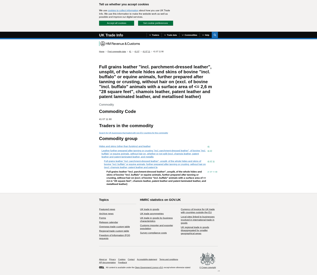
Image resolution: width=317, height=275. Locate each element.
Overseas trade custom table (114, 226)
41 (130, 52)
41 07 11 (146, 52)
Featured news (107, 209)
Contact (131, 259)
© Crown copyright (207, 267)
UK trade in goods (149, 209)
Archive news (106, 213)
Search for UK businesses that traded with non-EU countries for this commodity (133, 133)
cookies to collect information (123, 10)
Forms (102, 218)
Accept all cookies (116, 23)
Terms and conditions (168, 259)
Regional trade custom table (114, 231)
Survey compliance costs (153, 233)
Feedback (122, 263)
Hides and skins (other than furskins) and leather (125, 146)
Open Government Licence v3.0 (149, 267)
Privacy (112, 259)
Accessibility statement (147, 259)
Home (101, 52)
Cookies (121, 259)
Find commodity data (117, 52)
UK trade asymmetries (152, 213)
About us (103, 259)
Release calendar (108, 222)
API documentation (107, 263)
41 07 (136, 52)
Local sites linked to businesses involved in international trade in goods (198, 219)
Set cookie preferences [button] (155, 23)
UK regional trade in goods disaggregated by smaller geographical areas (195, 230)
